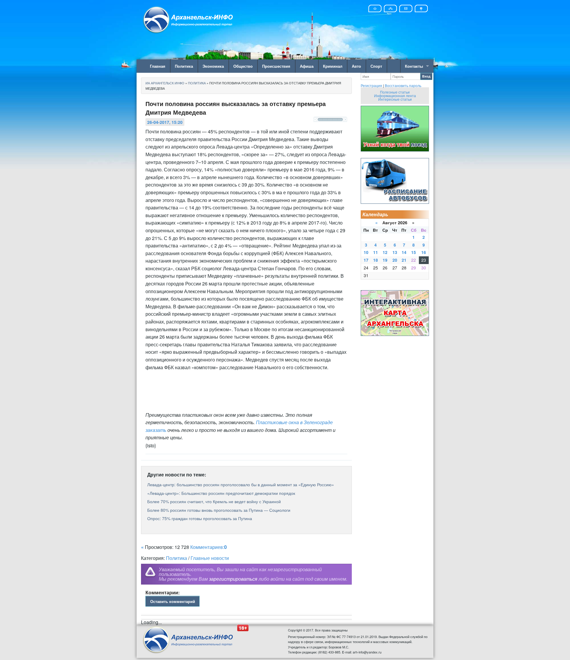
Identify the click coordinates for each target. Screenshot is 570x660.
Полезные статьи (395, 91)
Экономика (213, 66)
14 (404, 252)
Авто (356, 66)
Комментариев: (208, 547)
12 (385, 252)
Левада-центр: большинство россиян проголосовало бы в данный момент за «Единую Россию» (240, 484)
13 (394, 252)
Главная (157, 66)
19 (385, 260)
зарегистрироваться (233, 578)
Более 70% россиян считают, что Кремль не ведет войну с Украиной (214, 501)
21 (404, 260)
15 (413, 252)
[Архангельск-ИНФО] (188, 18)
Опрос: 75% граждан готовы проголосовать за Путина (199, 518)
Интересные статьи (395, 99)
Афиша (307, 66)
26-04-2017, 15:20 (165, 122)
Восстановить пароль (403, 85)
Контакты (414, 66)
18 (375, 260)
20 (394, 260)
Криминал (332, 66)
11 (375, 252)
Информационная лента (395, 95)
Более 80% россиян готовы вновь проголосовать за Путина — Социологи (218, 510)
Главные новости (210, 558)
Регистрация (371, 85)
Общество (243, 66)
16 (423, 252)
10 (366, 252)
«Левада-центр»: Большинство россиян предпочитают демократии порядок (221, 493)
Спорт (376, 66)
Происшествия (276, 66)
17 (366, 260)
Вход (426, 76)
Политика (184, 66)
